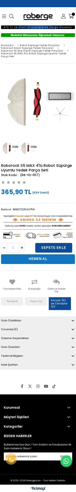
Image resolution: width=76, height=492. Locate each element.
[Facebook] (22, 386)
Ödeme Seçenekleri (15, 338)
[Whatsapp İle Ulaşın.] (66, 461)
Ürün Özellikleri (11, 320)
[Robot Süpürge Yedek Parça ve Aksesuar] (38, 16)
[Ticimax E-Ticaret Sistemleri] (38, 489)
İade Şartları (9, 365)
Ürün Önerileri (10, 347)
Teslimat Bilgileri (12, 356)
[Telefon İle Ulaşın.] (11, 459)
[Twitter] (30, 386)
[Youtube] (46, 386)
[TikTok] (54, 386)
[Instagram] (38, 386)
